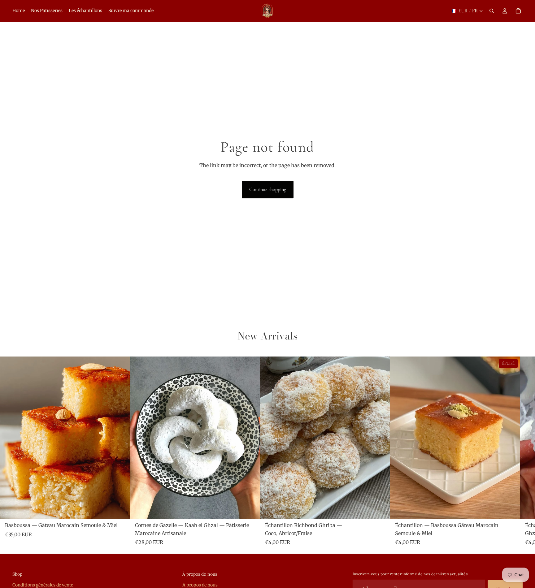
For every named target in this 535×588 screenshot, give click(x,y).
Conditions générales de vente (42, 585)
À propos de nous (200, 585)
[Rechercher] (491, 11)
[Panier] (518, 11)
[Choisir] (120, 509)
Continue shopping (267, 189)
